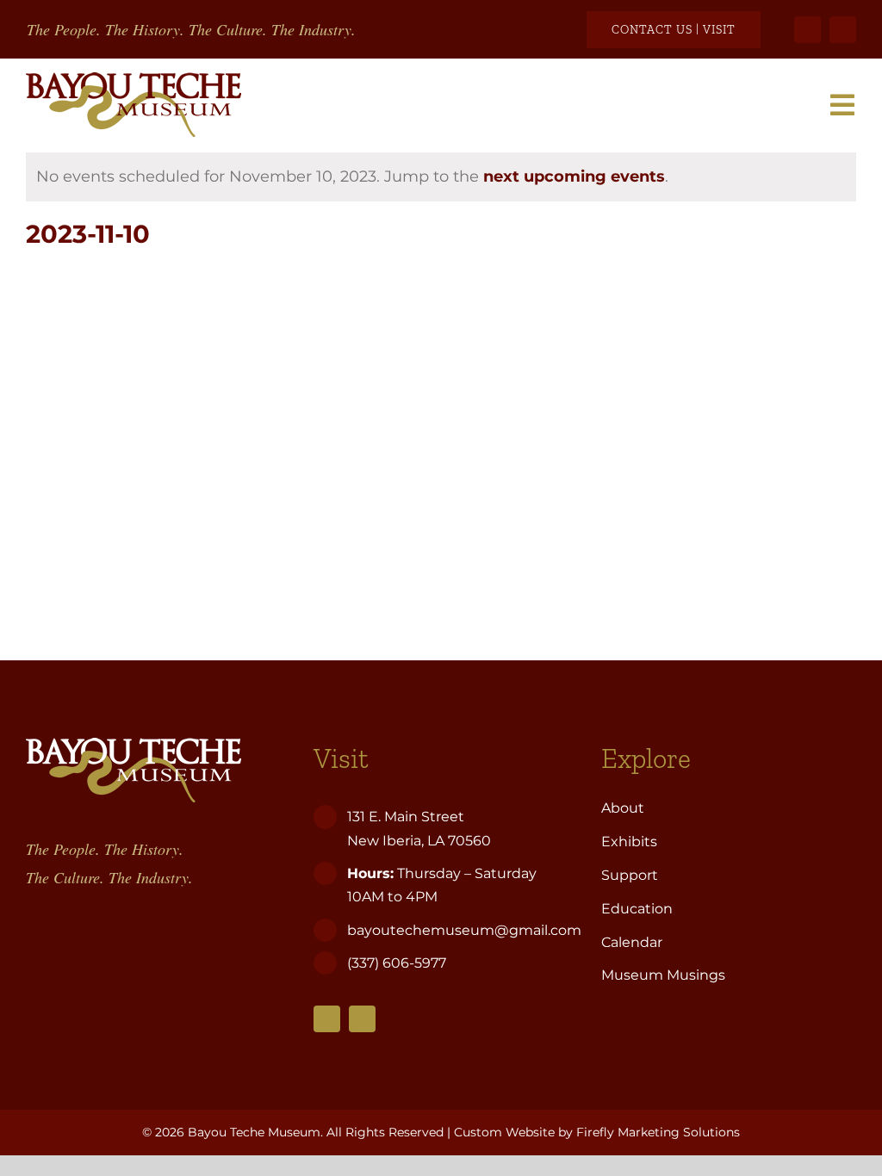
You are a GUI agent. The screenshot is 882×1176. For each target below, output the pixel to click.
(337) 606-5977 (398, 963)
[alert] (441, 176)
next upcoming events (574, 176)
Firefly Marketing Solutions (658, 1132)
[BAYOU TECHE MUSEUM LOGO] (133, 80)
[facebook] (807, 29)
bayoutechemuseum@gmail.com (464, 930)
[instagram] (842, 29)
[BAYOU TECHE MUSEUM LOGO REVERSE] (133, 745)
